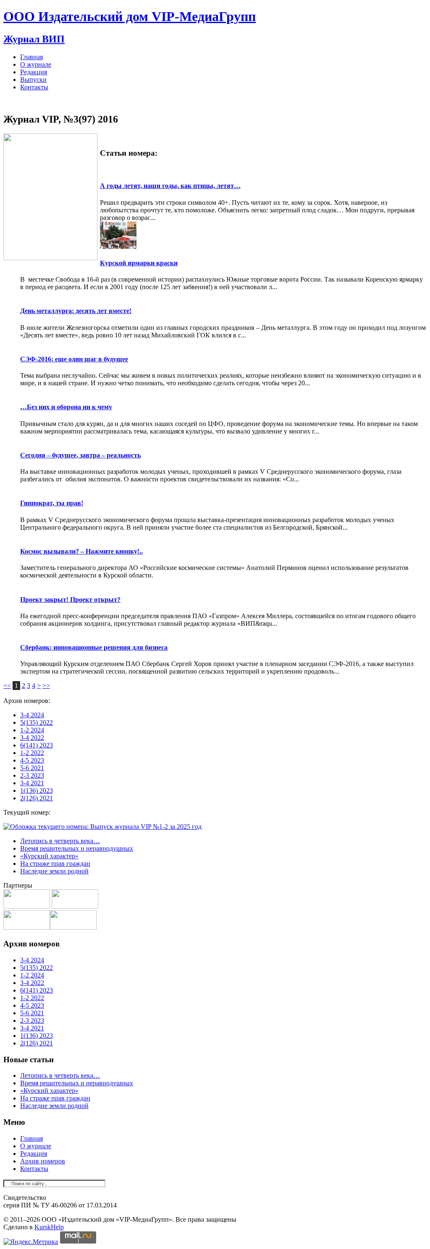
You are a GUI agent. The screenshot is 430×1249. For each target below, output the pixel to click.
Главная (31, 56)
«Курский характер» (49, 856)
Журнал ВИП (34, 39)
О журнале (35, 64)
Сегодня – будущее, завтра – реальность (80, 455)
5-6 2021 (32, 767)
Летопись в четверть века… (60, 840)
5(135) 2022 (36, 722)
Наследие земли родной (54, 871)
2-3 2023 (32, 775)
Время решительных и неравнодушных (76, 848)
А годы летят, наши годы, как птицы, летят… (170, 185)
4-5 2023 (32, 760)
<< (7, 685)
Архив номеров (42, 1161)
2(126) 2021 (36, 798)
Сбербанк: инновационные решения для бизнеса (94, 647)
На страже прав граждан (55, 863)
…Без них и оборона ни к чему (66, 406)
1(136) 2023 (36, 790)
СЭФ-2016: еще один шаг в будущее (74, 359)
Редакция (33, 72)
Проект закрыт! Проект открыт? (70, 599)
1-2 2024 (32, 730)
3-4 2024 (32, 715)
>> (46, 685)
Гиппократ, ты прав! (51, 503)
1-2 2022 (32, 752)
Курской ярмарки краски (139, 263)
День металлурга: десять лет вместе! (75, 310)
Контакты (34, 87)
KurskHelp (49, 1227)
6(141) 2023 (36, 745)
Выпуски (33, 79)
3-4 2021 (32, 783)
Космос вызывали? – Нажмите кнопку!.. (81, 551)
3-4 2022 (32, 737)
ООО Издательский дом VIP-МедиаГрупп (129, 16)
